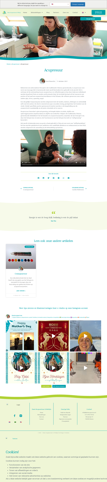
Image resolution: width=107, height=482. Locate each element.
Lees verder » (20, 291)
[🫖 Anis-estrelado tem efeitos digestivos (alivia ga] (85, 335)
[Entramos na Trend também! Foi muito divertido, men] (85, 367)
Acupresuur (16, 64)
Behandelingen (36, 12)
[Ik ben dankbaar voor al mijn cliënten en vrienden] (53, 367)
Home (25, 12)
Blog (47, 12)
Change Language (78, 4)
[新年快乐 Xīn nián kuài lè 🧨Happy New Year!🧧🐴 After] (53, 335)
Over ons (66, 12)
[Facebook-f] (14, 415)
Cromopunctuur (21, 274)
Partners (56, 12)
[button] (38, 178)
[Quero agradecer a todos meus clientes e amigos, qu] (21, 367)
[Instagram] (21, 415)
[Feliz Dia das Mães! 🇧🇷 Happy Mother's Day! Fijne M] (21, 335)
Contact (75, 12)
